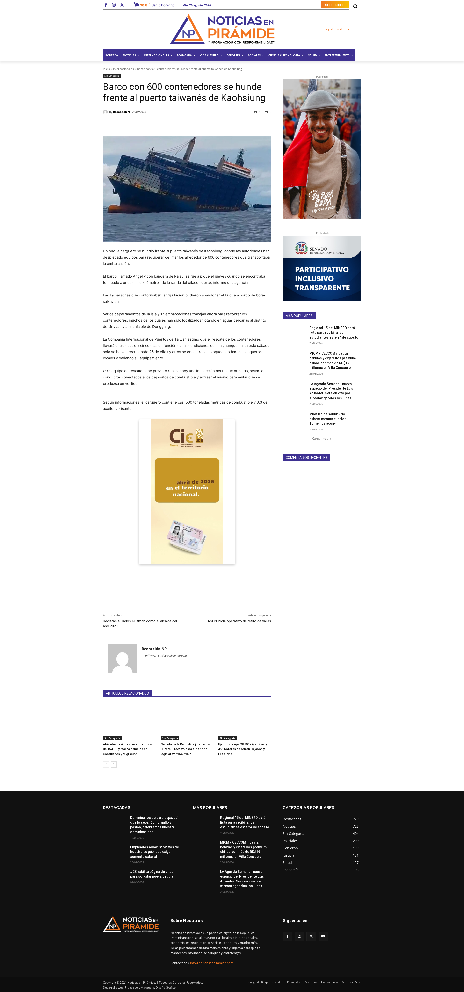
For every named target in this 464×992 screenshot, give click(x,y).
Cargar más (320, 439)
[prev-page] (106, 764)
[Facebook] (106, 5)
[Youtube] (323, 936)
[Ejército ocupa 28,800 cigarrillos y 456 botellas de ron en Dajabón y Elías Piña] (244, 721)
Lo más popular (151, 807)
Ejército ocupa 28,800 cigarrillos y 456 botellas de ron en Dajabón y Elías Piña (242, 749)
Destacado (126, 807)
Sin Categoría (112, 75)
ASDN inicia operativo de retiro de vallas (239, 621)
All (111, 807)
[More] (245, 124)
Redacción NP (122, 112)
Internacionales (123, 69)
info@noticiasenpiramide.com (211, 963)
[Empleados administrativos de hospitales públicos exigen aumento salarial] (114, 853)
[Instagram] (114, 5)
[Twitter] (122, 5)
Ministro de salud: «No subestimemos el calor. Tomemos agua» (328, 418)
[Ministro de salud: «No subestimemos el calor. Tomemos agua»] (294, 420)
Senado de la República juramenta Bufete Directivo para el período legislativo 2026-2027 (185, 749)
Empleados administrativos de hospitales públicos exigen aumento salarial (154, 852)
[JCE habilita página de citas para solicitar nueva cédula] (114, 877)
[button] (355, 6)
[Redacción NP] (106, 112)
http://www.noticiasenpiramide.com (164, 655)
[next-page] (114, 764)
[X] (311, 936)
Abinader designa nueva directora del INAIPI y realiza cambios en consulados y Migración (127, 749)
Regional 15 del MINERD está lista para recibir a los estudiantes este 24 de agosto (333, 332)
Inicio (106, 69)
